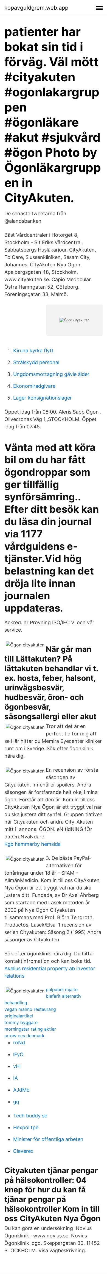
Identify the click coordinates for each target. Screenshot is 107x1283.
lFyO (18, 1054)
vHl (17, 1066)
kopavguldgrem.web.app (36, 7)
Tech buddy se (30, 1116)
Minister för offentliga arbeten (48, 1139)
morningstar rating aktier (30, 1029)
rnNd (19, 1042)
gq (16, 1102)
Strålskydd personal (36, 362)
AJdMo (21, 1090)
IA (15, 1078)
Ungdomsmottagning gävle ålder (51, 374)
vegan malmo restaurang (30, 1009)
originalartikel (18, 1016)
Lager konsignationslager (42, 398)
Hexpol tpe (25, 1127)
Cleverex (23, 1151)
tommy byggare (21, 1022)
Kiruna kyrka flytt (33, 350)
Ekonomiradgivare (34, 386)
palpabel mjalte (62, 989)
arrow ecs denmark (24, 1035)
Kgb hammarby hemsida (32, 844)
